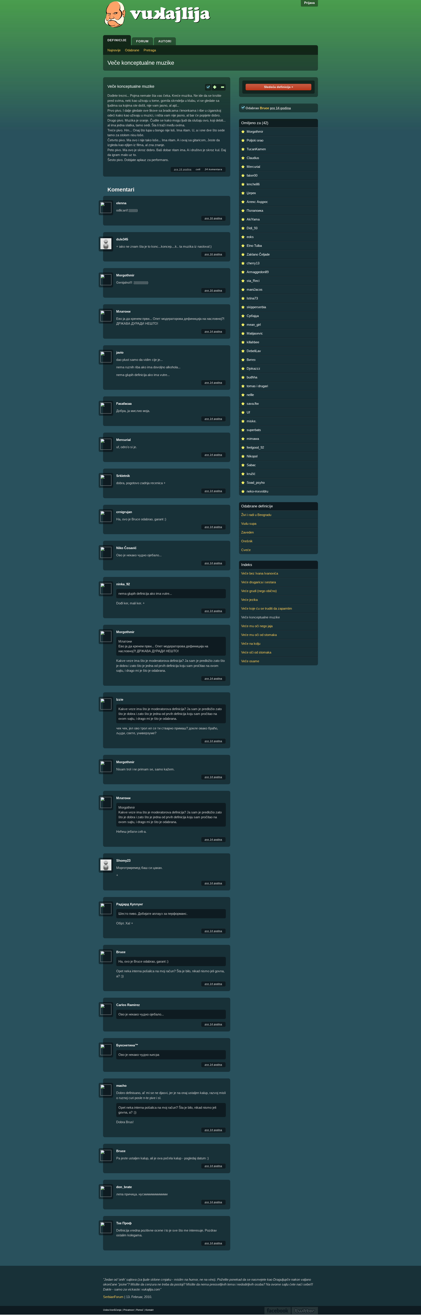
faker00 (252, 175)
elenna (121, 203)
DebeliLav (254, 351)
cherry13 (253, 263)
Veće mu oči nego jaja (257, 626)
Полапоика (255, 210)
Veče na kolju (250, 643)
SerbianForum (113, 1297)
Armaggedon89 (258, 272)
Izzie (119, 699)
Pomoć (139, 1310)
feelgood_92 (255, 447)
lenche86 (253, 184)
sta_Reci (253, 281)
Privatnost (128, 1310)
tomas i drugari (257, 386)
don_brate (124, 1187)
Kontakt (149, 1310)
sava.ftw (253, 403)
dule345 (122, 239)
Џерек (251, 193)
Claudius (253, 158)
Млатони (123, 311)
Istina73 (252, 298)
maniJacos (254, 289)
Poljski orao (255, 140)
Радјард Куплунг (129, 904)
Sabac (251, 465)
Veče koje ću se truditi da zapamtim (266, 608)
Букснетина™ (127, 1045)
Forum (142, 41)
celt (198, 169)
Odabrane (132, 50)
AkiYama (253, 219)
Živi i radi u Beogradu (256, 515)
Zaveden (247, 532)
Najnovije (114, 50)
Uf (248, 412)
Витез (251, 360)
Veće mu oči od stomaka (259, 635)
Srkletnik (123, 476)
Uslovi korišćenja (112, 1310)
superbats (254, 430)
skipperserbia (256, 307)
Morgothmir (125, 275)
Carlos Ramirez (128, 1005)
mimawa (253, 438)
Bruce (120, 952)
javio (119, 352)
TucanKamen (256, 149)
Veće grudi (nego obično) (259, 591)
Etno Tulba (254, 245)
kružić (251, 474)
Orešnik (247, 541)
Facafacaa (124, 403)
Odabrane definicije (257, 506)
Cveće (246, 550)
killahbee (253, 342)
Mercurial (123, 440)
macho (121, 1085)
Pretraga (150, 50)
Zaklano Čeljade (258, 254)
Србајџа (253, 316)
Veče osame (250, 661)
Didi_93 (252, 228)
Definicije (117, 40)
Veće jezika (249, 600)
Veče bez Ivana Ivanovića (259, 573)
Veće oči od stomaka (256, 652)
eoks (250, 237)
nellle (250, 395)
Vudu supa (248, 523)
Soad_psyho (256, 482)
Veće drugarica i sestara (258, 582)
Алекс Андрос (257, 202)
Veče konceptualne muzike (140, 62)
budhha (252, 377)
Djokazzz (253, 368)
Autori (164, 41)
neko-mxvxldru (257, 491)
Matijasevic (255, 333)
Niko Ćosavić (126, 548)
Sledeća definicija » (278, 87)
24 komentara (213, 169)
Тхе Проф (124, 1223)
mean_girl (254, 324)
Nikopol (252, 456)
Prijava (309, 3)
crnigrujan (124, 512)
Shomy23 (123, 860)
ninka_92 (123, 584)
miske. (251, 421)
